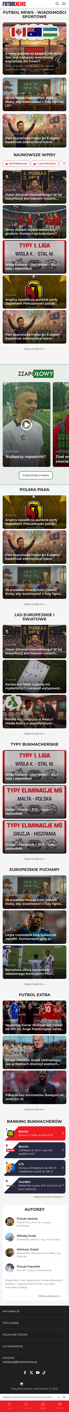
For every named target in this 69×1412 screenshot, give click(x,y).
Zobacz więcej (33, 349)
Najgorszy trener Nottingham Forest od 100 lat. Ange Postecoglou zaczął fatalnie (34, 1029)
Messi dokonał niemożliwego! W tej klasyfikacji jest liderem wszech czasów (33, 198)
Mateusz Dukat (28, 1249)
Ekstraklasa (18, 163)
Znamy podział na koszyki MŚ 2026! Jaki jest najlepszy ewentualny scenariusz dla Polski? (33, 57)
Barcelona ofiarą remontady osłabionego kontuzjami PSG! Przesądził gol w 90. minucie (28, 973)
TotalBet (24, 1182)
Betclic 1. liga (38, 1239)
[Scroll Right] (63, 163)
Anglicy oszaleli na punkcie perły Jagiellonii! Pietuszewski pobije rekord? (31, 303)
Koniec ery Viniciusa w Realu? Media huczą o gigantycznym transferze (29, 723)
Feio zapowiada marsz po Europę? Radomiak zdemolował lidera (32, 140)
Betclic (24, 1146)
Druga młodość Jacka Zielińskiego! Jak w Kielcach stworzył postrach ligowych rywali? (33, 1064)
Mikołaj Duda (26, 1235)
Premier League (41, 1222)
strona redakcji (49, 1296)
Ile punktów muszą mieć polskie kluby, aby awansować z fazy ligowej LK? (34, 101)
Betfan (23, 1131)
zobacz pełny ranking (48, 1197)
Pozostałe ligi (44, 1270)
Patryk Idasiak (27, 1218)
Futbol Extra (24, 1222)
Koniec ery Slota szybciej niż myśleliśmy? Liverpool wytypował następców (32, 688)
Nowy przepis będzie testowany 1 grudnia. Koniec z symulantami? (31, 231)
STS (21, 1164)
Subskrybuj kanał (35, 475)
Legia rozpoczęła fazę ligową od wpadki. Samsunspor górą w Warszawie (30, 938)
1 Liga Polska (46, 163)
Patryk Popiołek (28, 1266)
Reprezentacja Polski (43, 1253)
